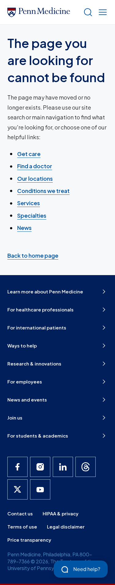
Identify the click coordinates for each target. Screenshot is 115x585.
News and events (27, 399)
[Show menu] (101, 12)
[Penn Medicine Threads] (85, 467)
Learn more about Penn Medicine (45, 291)
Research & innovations (34, 363)
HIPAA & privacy (61, 513)
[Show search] (87, 12)
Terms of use (22, 526)
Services (28, 202)
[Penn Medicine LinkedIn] (63, 467)
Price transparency (29, 540)
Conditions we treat (43, 190)
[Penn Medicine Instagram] (40, 467)
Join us (14, 417)
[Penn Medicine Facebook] (17, 467)
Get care (28, 153)
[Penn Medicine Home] (42, 12)
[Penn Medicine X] (17, 489)
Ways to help (22, 345)
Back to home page (32, 255)
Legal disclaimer (66, 526)
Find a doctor (34, 165)
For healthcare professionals (40, 309)
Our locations (35, 178)
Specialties (31, 215)
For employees (24, 381)
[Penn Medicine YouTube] (40, 489)
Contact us (20, 513)
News (24, 227)
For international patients (36, 327)
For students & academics (37, 435)
